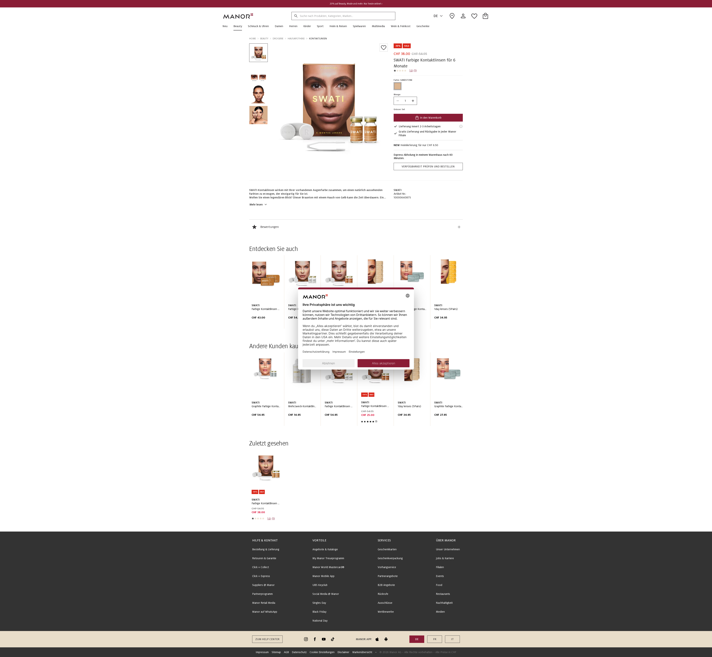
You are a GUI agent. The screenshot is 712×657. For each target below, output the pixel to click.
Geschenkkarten (387, 549)
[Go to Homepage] (238, 16)
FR (434, 639)
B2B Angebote (386, 585)
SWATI (398, 190)
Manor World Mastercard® (328, 567)
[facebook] (315, 639)
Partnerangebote (388, 576)
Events (440, 576)
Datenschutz (299, 652)
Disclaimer (343, 652)
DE (436, 16)
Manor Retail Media (263, 602)
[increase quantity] (413, 101)
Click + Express (261, 576)
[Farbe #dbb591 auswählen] (397, 86)
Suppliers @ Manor (263, 585)
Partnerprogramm (262, 593)
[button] (226, 26)
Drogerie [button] (278, 38)
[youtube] (323, 639)
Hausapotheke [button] (296, 38)
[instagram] (306, 639)
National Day (319, 620)
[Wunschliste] (384, 47)
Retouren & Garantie (264, 558)
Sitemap (276, 652)
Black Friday (319, 611)
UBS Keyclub (319, 585)
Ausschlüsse (385, 602)
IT (452, 639)
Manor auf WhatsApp (264, 611)
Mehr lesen (256, 204)
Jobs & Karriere (445, 558)
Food (439, 585)
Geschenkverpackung (390, 558)
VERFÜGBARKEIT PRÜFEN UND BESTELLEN (428, 166)
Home (252, 38)
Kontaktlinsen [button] (318, 38)
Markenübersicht (362, 652)
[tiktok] (332, 639)
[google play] (386, 639)
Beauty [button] (264, 38)
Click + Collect (260, 567)
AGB (286, 652)
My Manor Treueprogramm (328, 558)
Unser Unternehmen (448, 549)
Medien (440, 611)
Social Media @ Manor (325, 593)
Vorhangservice (387, 567)
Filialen (440, 567)
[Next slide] (449, 293)
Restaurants (443, 593)
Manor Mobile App (323, 576)
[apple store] (377, 639)
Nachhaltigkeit (444, 602)
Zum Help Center (267, 639)
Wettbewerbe (386, 611)
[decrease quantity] (398, 101)
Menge (397, 94)
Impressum (262, 652)
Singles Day (319, 602)
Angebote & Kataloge (325, 549)
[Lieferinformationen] (461, 126)
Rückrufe (383, 593)
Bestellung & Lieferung (265, 549)
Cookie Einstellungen (322, 652)
